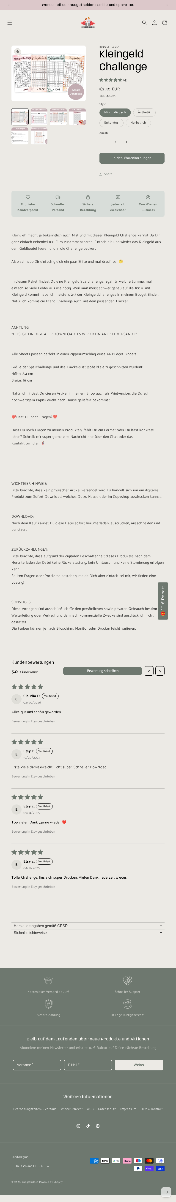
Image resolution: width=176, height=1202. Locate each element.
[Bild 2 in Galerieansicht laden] (39, 116)
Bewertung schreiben (102, 671)
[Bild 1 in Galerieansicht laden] (19, 116)
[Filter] (149, 671)
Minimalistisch (115, 112)
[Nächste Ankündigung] (167, 5)
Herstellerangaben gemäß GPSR (88, 925)
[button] (10, 23)
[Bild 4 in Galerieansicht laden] (77, 116)
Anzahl (103, 133)
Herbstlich (138, 122)
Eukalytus (111, 122)
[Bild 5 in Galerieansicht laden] (19, 135)
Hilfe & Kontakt (152, 1109)
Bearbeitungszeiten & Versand (35, 1109)
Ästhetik (144, 112)
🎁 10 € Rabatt (162, 601)
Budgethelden (30, 1182)
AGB (90, 1109)
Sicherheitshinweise (88, 932)
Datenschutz (107, 1109)
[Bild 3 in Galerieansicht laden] (58, 116)
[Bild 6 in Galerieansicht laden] (39, 135)
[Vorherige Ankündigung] (9, 5)
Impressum (128, 1109)
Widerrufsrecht (71, 1109)
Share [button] (108, 174)
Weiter (139, 1065)
